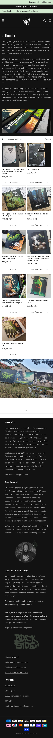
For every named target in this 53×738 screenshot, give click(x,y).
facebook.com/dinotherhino (15, 667)
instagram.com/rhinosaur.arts (16, 662)
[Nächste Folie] (32, 410)
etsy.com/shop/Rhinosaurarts (16, 672)
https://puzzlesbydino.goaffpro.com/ (19, 627)
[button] (3, 20)
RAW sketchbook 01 (33, 169)
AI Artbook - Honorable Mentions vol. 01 (13, 344)
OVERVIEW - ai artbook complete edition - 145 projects (12, 257)
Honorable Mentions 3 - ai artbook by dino (38, 215)
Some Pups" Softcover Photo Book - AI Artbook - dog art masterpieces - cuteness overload (39, 258)
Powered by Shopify (32, 733)
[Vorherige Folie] (21, 410)
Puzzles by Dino (24, 733)
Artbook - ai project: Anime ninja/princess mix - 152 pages (12, 302)
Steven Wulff (10, 685)
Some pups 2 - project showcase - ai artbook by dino (14, 215)
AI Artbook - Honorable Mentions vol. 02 (37, 302)
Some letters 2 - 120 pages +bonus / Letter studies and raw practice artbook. (13, 171)
